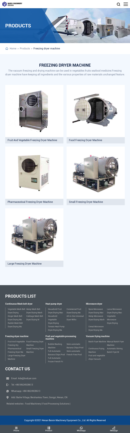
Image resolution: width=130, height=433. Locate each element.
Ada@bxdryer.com (27, 378)
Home (13, 48)
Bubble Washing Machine (55, 346)
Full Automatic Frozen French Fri (55, 360)
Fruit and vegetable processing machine (61, 337)
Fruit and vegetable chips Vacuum (96, 357)
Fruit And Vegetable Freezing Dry (16, 343)
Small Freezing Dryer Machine (35, 350)
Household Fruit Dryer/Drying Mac (55, 311)
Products (25, 48)
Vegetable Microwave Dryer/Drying (112, 319)
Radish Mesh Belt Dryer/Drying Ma (15, 325)
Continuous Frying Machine (96, 350)
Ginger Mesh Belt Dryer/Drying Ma (15, 318)
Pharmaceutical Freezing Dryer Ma (15, 350)
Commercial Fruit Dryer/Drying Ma (74, 311)
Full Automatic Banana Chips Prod (56, 353)
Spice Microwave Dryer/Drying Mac (95, 311)
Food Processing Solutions (55, 403)
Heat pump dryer (54, 304)
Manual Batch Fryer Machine (115, 343)
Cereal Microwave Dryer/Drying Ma (96, 328)
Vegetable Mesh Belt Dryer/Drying (16, 311)
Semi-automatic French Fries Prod (74, 353)
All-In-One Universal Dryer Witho (75, 318)
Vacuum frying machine (98, 336)
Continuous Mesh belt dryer (18, 304)
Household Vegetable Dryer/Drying (53, 319)
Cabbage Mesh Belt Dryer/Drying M (34, 318)
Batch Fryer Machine (97, 342)
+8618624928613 (24, 384)
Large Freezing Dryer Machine (16, 357)
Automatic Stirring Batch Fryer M (115, 350)
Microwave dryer (94, 304)
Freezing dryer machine (46, 48)
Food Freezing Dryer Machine (34, 343)
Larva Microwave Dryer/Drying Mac (114, 311)
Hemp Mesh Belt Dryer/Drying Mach (34, 311)
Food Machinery (33, 403)
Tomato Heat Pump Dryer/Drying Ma (56, 328)
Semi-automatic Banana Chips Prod (75, 346)
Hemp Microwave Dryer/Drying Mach (96, 318)
